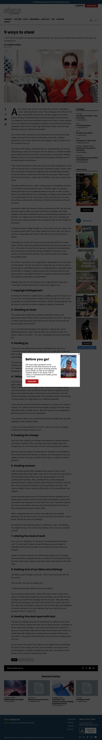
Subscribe (32, 381)
